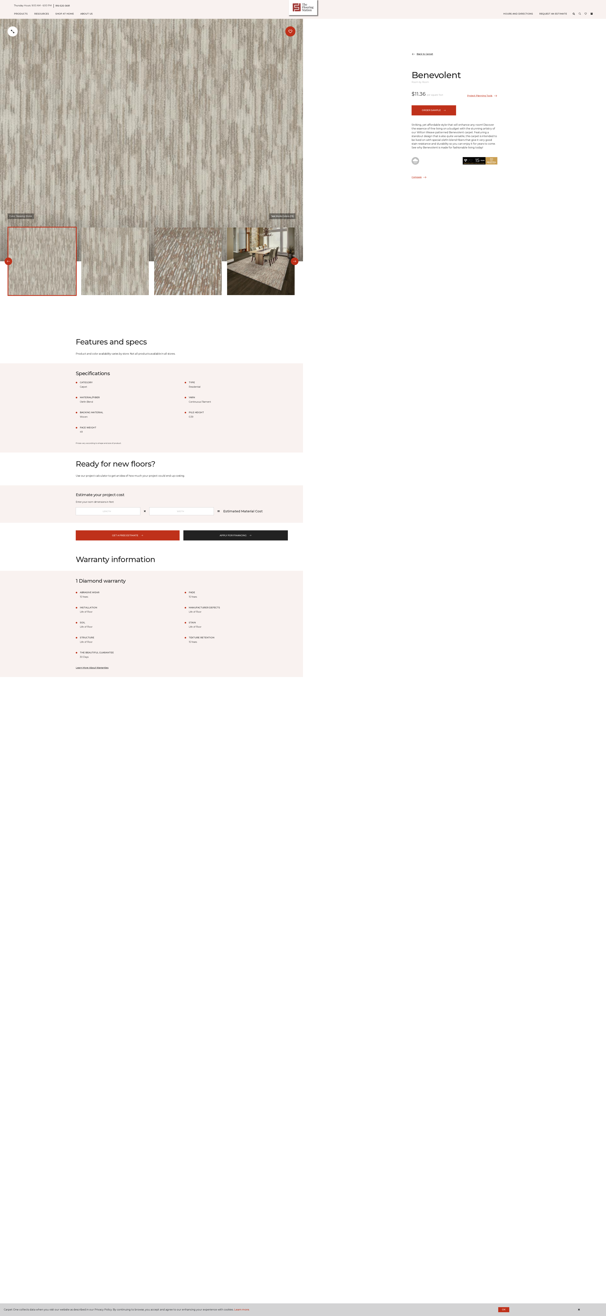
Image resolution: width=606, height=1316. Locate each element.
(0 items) (592, 14)
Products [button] (21, 13)
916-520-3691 (62, 5)
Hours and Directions (518, 13)
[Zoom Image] (13, 31)
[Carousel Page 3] (188, 261)
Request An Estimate (553, 13)
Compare (417, 177)
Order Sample (431, 110)
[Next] (294, 261)
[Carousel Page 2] (115, 261)
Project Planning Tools (479, 95)
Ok (503, 1309)
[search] (574, 14)
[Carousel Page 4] (260, 261)
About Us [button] (86, 13)
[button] (580, 13)
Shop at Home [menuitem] (64, 13)
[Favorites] (586, 13)
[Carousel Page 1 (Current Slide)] (42, 261)
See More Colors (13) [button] (282, 216)
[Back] (8, 261)
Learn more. (242, 1309)
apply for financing (233, 535)
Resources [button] (41, 13)
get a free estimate (125, 535)
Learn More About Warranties (92, 667)
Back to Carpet (425, 54)
